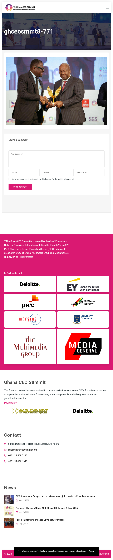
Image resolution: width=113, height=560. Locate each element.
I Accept (91, 551)
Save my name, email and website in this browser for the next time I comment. (43, 179)
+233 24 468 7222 (17, 455)
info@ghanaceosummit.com (22, 450)
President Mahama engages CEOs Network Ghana (40, 520)
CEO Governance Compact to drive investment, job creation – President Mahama (55, 496)
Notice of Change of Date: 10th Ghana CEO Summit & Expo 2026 (47, 508)
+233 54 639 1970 (17, 461)
